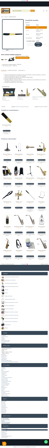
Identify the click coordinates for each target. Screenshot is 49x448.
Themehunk (33, 446)
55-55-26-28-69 (4, 437)
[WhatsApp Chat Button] (46, 442)
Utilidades (5, 332)
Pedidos (3, 338)
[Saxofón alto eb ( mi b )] (24, 92)
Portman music (4, 428)
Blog (2, 370)
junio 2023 (3, 403)
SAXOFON (45, 106)
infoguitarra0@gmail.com (6, 360)
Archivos (5, 398)
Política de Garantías (5, 391)
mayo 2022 (3, 408)
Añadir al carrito (39, 44)
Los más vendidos (5, 418)
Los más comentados (5, 383)
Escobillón (41, 106)
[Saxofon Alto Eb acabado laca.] (39, 92)
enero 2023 (3, 406)
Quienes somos (4, 394)
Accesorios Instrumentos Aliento (22, 106)
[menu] (47, 10)
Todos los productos (5, 396)
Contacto (3, 376)
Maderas (3, 386)
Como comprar (4, 375)
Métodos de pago (6, 345)
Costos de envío (4, 336)
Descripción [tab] (3, 70)
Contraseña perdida (5, 341)
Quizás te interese (7, 415)
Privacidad (3, 335)
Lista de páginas (6, 365)
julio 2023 (3, 402)
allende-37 (3, 368)
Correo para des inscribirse (6, 377)
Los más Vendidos (5, 385)
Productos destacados (5, 393)
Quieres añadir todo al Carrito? (22, 57)
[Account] (44, 11)
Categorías (5, 273)
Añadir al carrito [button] (7, 130)
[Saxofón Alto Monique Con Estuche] (9, 92)
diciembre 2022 (4, 407)
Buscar (32, 10)
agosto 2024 (3, 401)
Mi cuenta (3, 388)
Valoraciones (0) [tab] (21, 70)
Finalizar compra (4, 380)
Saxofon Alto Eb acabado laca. (38, 96)
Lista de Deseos (4, 382)
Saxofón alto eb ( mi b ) (22, 96)
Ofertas (2, 390)
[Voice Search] (29, 10)
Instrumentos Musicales (6, 381)
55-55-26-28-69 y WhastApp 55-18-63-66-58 (9, 361)
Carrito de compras (5, 371)
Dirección (3, 339)
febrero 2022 (3, 410)
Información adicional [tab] (12, 70)
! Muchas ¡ (3, 367)
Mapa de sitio (4, 387)
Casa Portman (4, 372)
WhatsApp (3, 354)
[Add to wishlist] (45, 44)
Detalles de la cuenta (5, 340)
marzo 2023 (3, 405)
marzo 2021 (3, 412)
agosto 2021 (3, 411)
